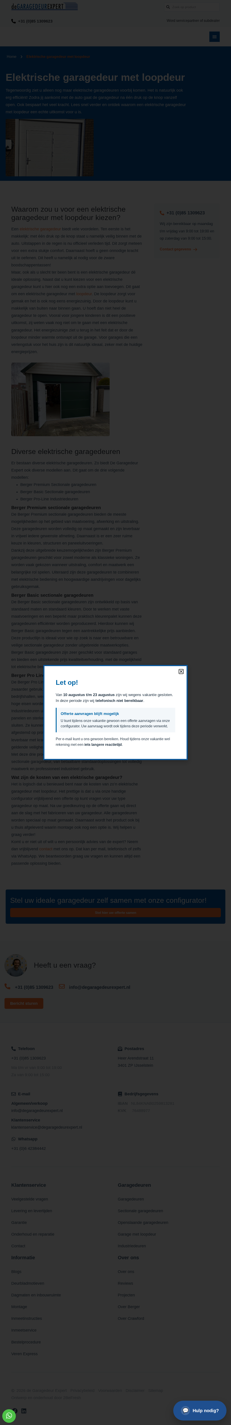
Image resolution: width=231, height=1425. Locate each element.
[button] (181, 671)
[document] (115, 712)
